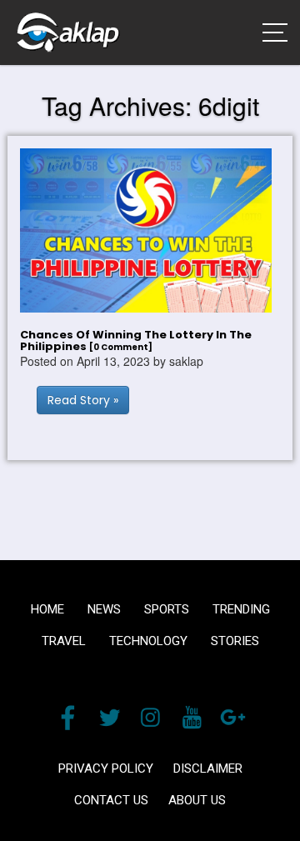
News (104, 609)
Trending (241, 609)
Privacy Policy (105, 768)
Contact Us (111, 800)
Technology (148, 640)
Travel (64, 640)
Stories (235, 640)
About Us (197, 800)
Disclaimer (207, 768)
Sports (166, 609)
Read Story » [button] (83, 400)
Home (47, 609)
